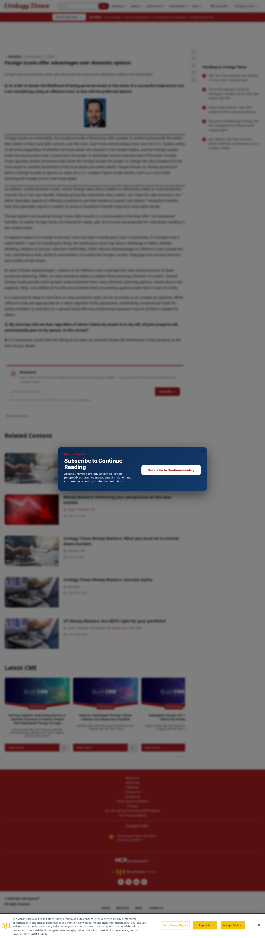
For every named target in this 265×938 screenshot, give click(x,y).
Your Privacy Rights (175, 925)
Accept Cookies (232, 925)
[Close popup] (203, 451)
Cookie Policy (39, 934)
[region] (132, 925)
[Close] (259, 925)
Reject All (205, 925)
